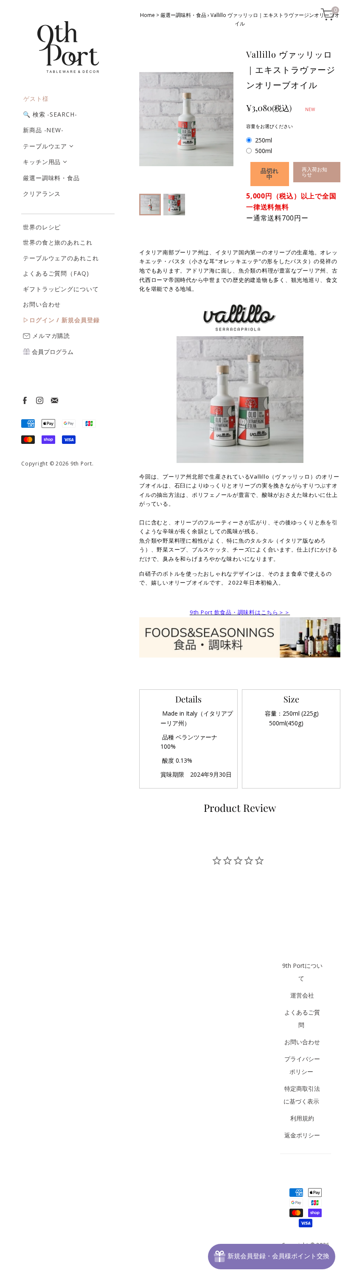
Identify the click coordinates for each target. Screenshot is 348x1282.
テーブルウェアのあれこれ (61, 258)
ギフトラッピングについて (61, 289)
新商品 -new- (43, 130)
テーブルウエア (45, 146)
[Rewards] (271, 1256)
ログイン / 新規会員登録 (64, 319)
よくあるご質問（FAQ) (56, 273)
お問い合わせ (42, 304)
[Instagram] (39, 400)
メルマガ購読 (50, 335)
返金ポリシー (302, 1135)
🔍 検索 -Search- (50, 114)
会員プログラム (51, 352)
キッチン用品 (42, 162)
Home (147, 15)
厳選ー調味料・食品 (51, 178)
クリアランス (42, 194)
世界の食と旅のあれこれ (58, 242)
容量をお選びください (269, 126)
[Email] (54, 400)
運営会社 (302, 995)
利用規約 (302, 1118)
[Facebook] (24, 400)
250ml (263, 140)
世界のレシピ (42, 227)
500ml (263, 151)
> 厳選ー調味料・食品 (181, 15)
